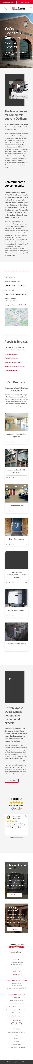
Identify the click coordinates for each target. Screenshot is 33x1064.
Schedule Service (8, 2)
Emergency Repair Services (13, 362)
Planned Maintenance (11, 358)
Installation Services (11, 354)
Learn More (11, 780)
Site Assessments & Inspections (14, 366)
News (16, 1035)
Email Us (16, 974)
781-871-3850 (16, 971)
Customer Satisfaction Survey (16, 1032)
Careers (16, 1038)
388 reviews (20, 805)
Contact (14, 929)
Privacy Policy (16, 1044)
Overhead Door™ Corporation (16, 1047)
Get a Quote (25, 2)
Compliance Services (11, 370)
